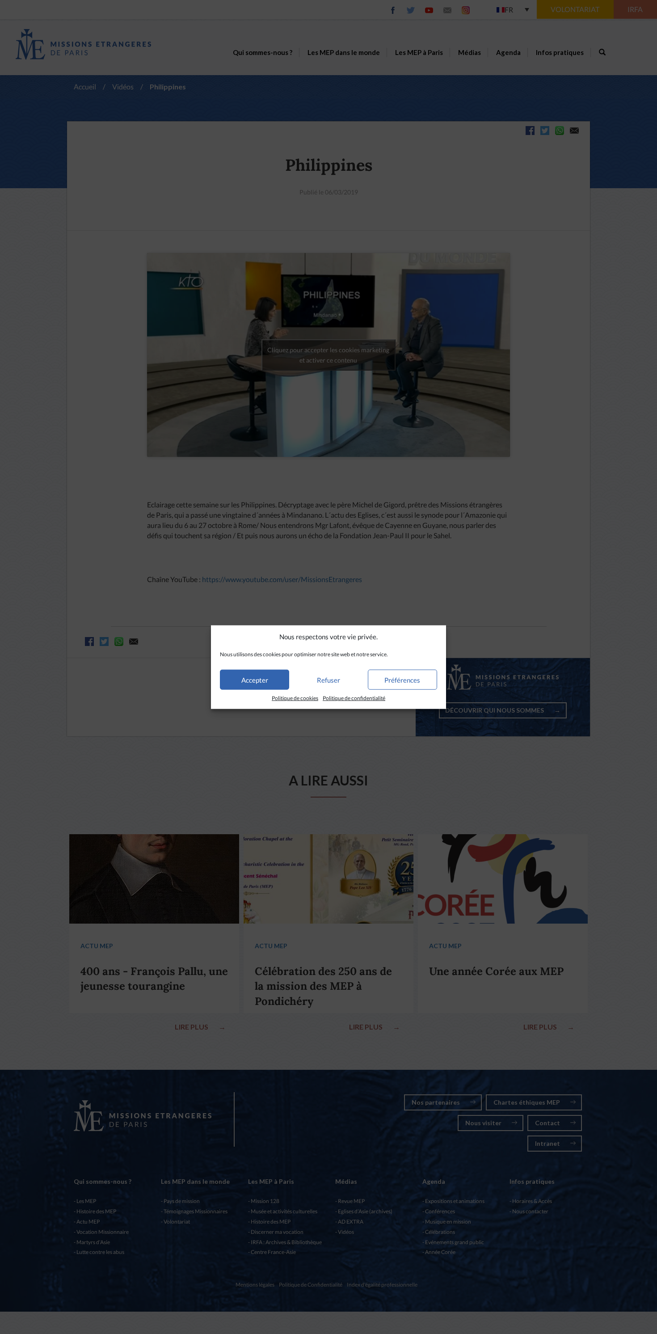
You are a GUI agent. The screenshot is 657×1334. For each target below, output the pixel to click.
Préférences (402, 680)
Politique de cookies (295, 698)
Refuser (328, 680)
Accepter (254, 680)
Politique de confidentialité (354, 698)
